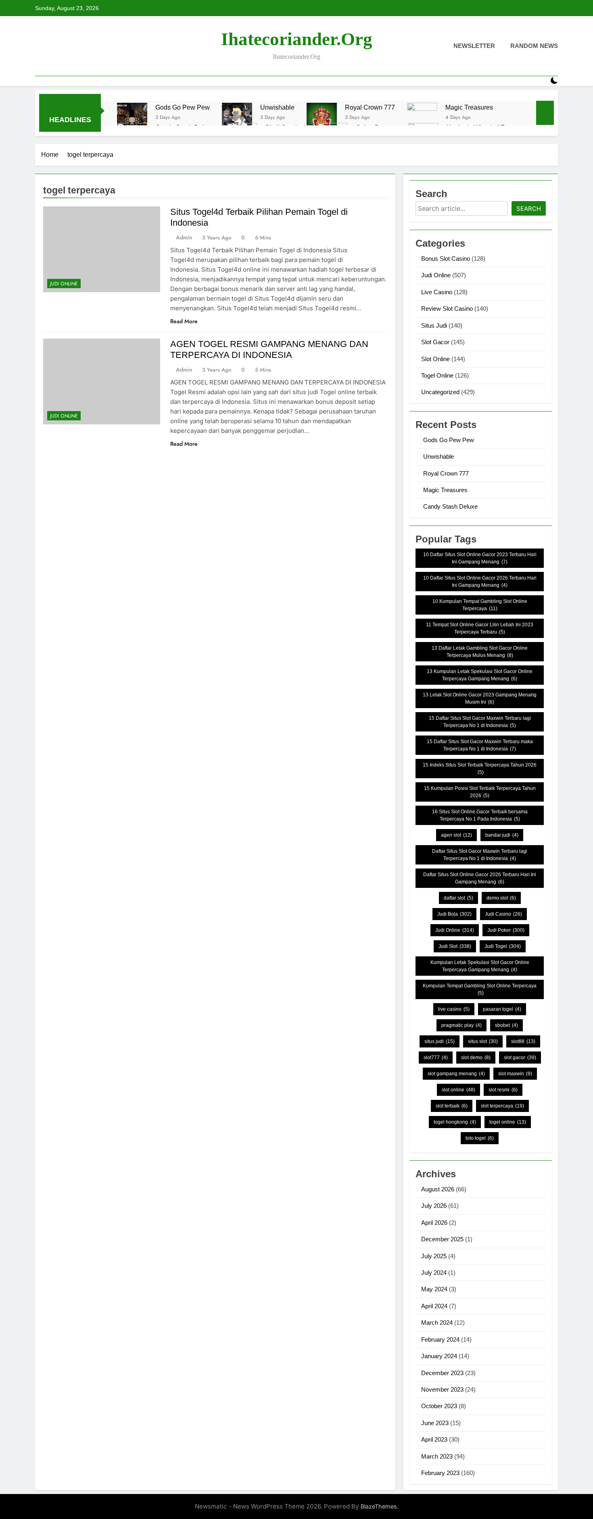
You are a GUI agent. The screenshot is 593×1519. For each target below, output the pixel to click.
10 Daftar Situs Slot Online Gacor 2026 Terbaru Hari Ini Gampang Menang (480, 581)
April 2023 (434, 1439)
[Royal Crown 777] (322, 118)
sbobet (506, 1025)
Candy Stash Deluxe (450, 506)
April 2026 (434, 1222)
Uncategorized (440, 392)
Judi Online (64, 283)
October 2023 (439, 1406)
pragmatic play (461, 1025)
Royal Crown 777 (370, 107)
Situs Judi (434, 325)
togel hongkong (455, 1122)
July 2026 (434, 1205)
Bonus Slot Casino (445, 258)
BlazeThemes (379, 1506)
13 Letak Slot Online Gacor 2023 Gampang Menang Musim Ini (480, 698)
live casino (454, 1009)
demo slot (501, 898)
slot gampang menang (456, 1073)
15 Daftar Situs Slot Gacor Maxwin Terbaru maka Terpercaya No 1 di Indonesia (480, 745)
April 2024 (434, 1306)
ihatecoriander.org (296, 39)
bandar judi (501, 835)
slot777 (436, 1057)
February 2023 (440, 1472)
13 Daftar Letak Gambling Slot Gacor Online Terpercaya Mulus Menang (480, 651)
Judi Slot (454, 946)
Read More (184, 321)
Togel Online (437, 375)
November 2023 (442, 1389)
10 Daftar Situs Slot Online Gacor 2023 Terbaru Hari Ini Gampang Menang (480, 558)
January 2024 (439, 1356)
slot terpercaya (502, 1106)
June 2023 (435, 1422)
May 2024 (434, 1289)
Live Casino (436, 292)
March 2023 (437, 1456)
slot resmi (503, 1090)
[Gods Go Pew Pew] (132, 118)
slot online (458, 1090)
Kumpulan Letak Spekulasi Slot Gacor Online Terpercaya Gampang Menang (479, 966)
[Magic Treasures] (422, 118)
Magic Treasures (469, 107)
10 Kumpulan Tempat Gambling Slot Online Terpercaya (479, 604)
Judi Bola (454, 914)
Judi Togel (502, 946)
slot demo (476, 1057)
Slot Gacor (435, 342)
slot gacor (520, 1057)
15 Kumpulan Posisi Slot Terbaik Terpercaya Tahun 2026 (480, 791)
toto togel (480, 1138)
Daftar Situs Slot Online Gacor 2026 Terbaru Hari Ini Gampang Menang (479, 878)
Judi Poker (505, 930)
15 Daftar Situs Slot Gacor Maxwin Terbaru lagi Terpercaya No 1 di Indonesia (480, 721)
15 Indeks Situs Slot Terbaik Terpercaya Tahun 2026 (480, 768)
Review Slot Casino (447, 308)
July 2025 (434, 1256)
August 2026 (437, 1189)
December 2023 (442, 1372)
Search (528, 208)
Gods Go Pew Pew (182, 107)
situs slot (483, 1041)
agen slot (456, 835)
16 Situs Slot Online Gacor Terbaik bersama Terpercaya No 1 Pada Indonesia (480, 815)
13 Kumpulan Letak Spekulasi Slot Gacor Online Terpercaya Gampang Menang (479, 675)
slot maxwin (515, 1073)
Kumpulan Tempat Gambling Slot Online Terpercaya (480, 989)
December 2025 (442, 1239)
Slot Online (435, 358)
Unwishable (277, 107)
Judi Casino (503, 914)
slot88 (523, 1041)
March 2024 (437, 1322)
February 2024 (440, 1339)
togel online (507, 1122)
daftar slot (458, 898)
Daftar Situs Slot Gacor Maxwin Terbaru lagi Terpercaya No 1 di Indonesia (479, 854)
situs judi (439, 1041)
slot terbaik (452, 1106)
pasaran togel (502, 1009)
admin (184, 237)
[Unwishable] (237, 118)
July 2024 (434, 1272)
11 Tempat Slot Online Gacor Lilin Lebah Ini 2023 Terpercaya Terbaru (479, 628)
